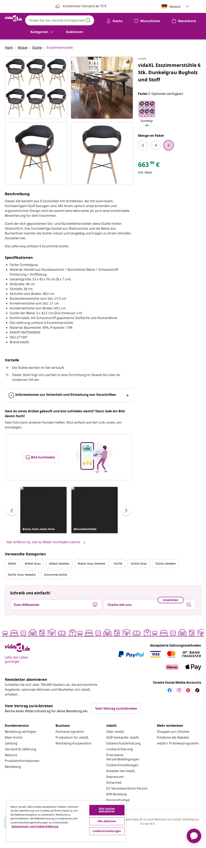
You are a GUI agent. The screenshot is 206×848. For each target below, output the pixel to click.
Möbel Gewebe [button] (59, 563)
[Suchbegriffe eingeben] (88, 20)
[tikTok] (197, 690)
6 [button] (169, 145)
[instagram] (179, 690)
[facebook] (170, 690)
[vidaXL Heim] (13, 18)
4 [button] (156, 145)
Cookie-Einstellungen (122, 765)
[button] (43, 510)
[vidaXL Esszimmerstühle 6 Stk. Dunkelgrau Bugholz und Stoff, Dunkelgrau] (36, 88)
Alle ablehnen (107, 821)
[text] (149, 165)
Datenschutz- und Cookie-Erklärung (34, 826)
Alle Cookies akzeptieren (107, 810)
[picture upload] (94, 457)
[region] (66, 821)
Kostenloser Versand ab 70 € (84, 6)
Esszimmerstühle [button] (55, 574)
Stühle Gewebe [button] (165, 563)
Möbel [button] (12, 563)
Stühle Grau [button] (139, 563)
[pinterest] (188, 690)
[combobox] (59, 20)
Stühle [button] (118, 563)
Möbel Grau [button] (33, 563)
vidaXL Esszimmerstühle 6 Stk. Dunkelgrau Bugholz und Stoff (169, 72)
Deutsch (175, 6)
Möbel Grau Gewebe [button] (91, 563)
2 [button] (143, 145)
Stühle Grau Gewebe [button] (22, 574)
